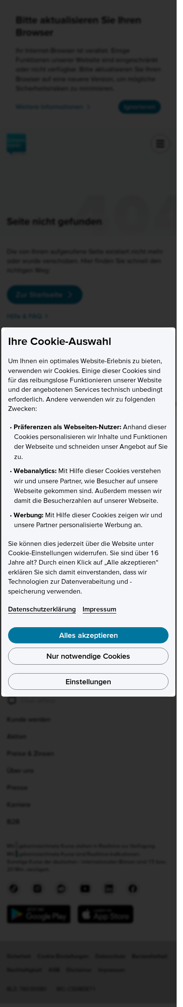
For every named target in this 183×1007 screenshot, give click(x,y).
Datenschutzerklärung (42, 609)
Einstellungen (88, 681)
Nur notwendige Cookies (88, 655)
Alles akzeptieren (88, 635)
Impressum (99, 609)
